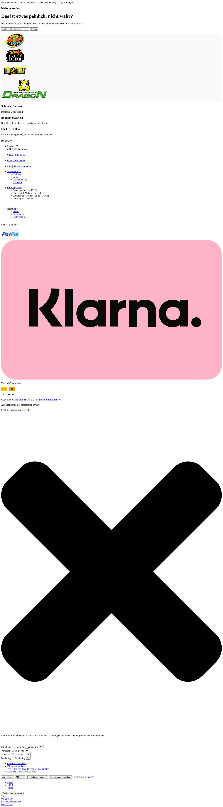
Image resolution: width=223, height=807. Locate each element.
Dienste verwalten (16, 766)
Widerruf (17, 182)
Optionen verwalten (16, 763)
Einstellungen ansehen (37, 777)
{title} (10, 782)
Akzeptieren (7, 777)
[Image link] (8, 390)
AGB (16, 211)
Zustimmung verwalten (12, 793)
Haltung (17, 174)
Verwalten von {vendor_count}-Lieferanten (28, 769)
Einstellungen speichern (60, 777)
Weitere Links (14, 171)
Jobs (15, 177)
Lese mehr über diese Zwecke (21, 771)
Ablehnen (20, 777)
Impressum (18, 214)
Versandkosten (20, 179)
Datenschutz (19, 217)
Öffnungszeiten (14, 187)
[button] (111, 571)
